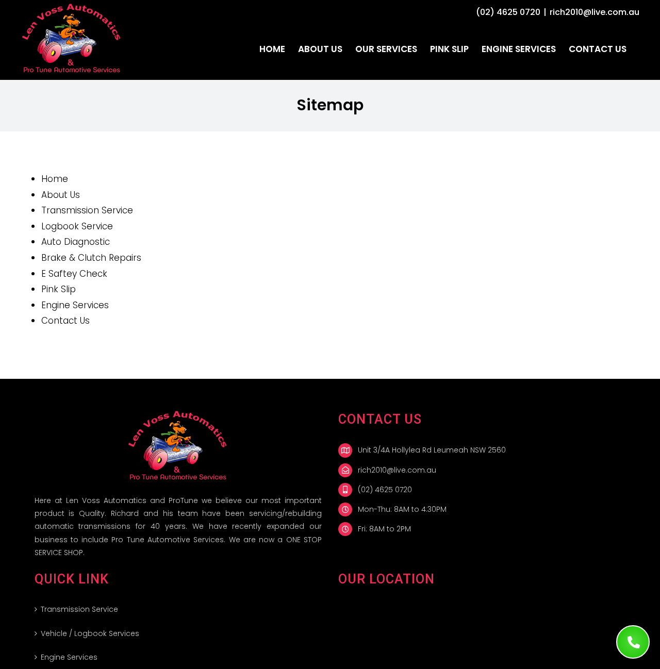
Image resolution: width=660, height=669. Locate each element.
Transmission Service (87, 210)
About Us (60, 195)
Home (54, 179)
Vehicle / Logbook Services (90, 633)
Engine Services (75, 305)
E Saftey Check (74, 273)
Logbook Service (77, 226)
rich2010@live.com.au (594, 12)
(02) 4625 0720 (508, 12)
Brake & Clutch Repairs (91, 258)
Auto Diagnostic (75, 242)
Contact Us (65, 320)
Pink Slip (58, 289)
